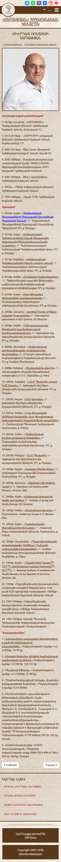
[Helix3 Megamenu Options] (57, 10)
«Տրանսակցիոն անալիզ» (40, 368)
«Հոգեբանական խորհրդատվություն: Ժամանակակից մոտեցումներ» (24, 350)
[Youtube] (56, 3)
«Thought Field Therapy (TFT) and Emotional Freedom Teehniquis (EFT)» (28, 566)
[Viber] (39, 3)
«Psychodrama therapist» (38, 510)
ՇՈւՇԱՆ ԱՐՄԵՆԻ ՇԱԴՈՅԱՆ (20, 795)
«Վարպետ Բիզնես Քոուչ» (39, 469)
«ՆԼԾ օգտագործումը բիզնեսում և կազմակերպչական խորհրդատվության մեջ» (25, 329)
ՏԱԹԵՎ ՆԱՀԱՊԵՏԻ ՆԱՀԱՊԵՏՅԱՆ (23, 804)
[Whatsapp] (33, 3)
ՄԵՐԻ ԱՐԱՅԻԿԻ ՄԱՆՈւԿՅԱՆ (20, 814)
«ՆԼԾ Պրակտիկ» (37, 455)
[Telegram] (27, 3)
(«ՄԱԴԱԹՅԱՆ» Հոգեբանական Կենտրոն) (30, 44)
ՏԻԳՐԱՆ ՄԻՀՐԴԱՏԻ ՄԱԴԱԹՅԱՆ (23, 786)
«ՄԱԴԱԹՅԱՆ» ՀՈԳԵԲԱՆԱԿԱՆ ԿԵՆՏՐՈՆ (31, 21)
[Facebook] (45, 3)
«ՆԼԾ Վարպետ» (34, 399)
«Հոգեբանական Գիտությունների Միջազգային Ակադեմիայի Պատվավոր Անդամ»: (27, 217)
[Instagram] (50, 3)
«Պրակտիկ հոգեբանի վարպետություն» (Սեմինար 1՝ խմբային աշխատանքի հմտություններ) (29, 545)
